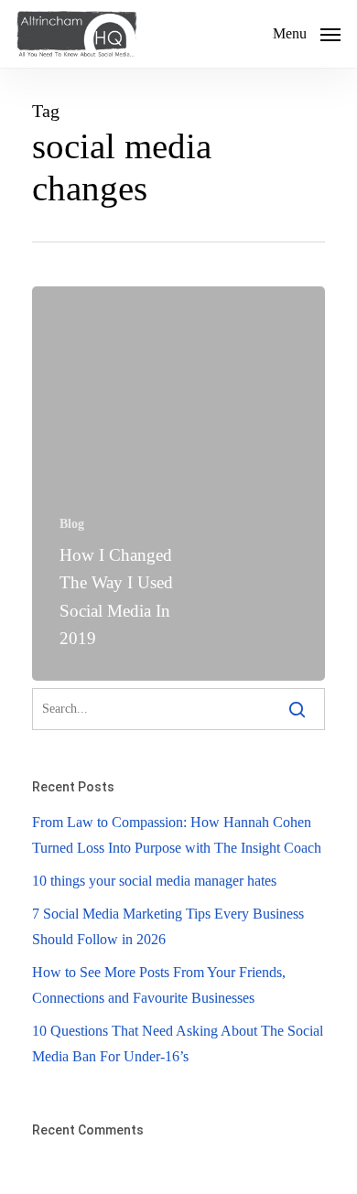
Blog (72, 524)
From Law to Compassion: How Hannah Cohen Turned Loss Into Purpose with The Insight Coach (176, 834)
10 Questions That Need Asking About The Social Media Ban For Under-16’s (177, 1043)
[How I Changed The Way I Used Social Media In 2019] (178, 483)
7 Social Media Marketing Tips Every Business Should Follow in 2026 (168, 926)
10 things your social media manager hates (154, 880)
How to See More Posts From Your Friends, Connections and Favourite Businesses (159, 985)
